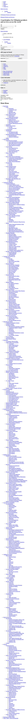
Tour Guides (8, 523)
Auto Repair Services (13, 148)
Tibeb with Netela (12, 597)
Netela (10, 595)
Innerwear (11, 565)
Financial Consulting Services (15, 650)
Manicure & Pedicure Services (15, 313)
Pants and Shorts (12, 556)
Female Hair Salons (13, 316)
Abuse (4, 68)
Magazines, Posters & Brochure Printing (17, 682)
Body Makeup (12, 287)
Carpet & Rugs (12, 217)
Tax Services (11, 651)
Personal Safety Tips (7, 72)
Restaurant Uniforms (13, 611)
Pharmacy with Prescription (12, 471)
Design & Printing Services (14, 683)
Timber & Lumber (13, 247)
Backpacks (11, 605)
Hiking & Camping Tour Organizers (16, 542)
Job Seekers (8, 630)
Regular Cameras (12, 354)
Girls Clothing (12, 575)
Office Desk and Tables (14, 448)
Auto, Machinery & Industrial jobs (16, 627)
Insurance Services (13, 648)
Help (4, 67)
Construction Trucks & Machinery (16, 157)
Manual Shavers (12, 302)
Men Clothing (9, 555)
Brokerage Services (13, 649)
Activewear (11, 584)
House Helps (11, 715)
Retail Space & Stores (13, 117)
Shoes (10, 564)
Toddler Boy (11, 580)
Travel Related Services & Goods (13, 547)
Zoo (9, 702)
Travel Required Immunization (15, 552)
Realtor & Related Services (12, 118)
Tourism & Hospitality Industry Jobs (16, 619)
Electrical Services (13, 213)
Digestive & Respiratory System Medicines (18, 480)
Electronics (5, 340)
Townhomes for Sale (13, 132)
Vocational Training (10, 325)
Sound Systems (12, 350)
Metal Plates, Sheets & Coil (14, 229)
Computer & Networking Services (16, 359)
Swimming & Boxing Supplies (15, 500)
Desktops (11, 361)
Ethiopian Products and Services (7, 17)
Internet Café (11, 657)
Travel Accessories (13, 553)
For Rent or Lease (12, 128)
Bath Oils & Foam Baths (14, 261)
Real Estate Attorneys (13, 122)
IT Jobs (10, 624)
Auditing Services (12, 654)
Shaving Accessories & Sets (15, 308)
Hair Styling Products (13, 267)
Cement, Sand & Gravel (14, 185)
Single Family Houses (10, 125)
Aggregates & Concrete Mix (15, 186)
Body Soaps (11, 298)
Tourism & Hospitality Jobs (14, 632)
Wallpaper (11, 219)
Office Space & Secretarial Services (13, 655)
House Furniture (9, 439)
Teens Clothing (9, 574)
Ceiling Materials (12, 253)
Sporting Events (9, 406)
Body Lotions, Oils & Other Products (17, 290)
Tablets (10, 379)
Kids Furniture (12, 444)
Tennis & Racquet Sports (14, 499)
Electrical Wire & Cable (14, 203)
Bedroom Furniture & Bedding (15, 442)
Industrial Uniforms (13, 614)
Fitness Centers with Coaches (15, 484)
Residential (11, 108)
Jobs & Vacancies (7, 617)
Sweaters (11, 559)
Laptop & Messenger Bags (14, 602)
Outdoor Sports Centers (14, 488)
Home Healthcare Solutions (15, 468)
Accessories (11, 220)
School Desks (12, 425)
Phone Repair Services (13, 377)
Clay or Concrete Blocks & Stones (16, 187)
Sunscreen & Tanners (13, 292)
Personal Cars (9, 162)
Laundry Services (12, 690)
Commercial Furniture (10, 423)
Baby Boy (11, 570)
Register (8, 39)
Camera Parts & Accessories (15, 356)
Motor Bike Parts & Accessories (15, 143)
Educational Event (10, 391)
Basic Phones (11, 374)
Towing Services (12, 149)
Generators (11, 205)
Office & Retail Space (10, 114)
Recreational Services (10, 697)
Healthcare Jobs (12, 629)
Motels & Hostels (12, 506)
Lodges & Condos (13, 510)
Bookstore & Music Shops (9, 717)
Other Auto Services (13, 151)
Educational (11, 330)
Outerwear (11, 561)
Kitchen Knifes (12, 433)
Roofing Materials (12, 252)
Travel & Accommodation (8, 502)
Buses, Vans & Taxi (10, 152)
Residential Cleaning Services (15, 687)
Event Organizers (12, 395)
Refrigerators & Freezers (14, 415)
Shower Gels (11, 262)
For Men (10, 258)
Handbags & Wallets (13, 586)
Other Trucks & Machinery (14, 161)
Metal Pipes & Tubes (13, 228)
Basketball (11, 496)
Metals (7, 223)
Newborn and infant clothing (12, 569)
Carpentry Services (13, 244)
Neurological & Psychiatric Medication (17, 481)
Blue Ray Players (12, 385)
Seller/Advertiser (4, 9)
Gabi (10, 596)
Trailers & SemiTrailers (14, 175)
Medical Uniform (12, 608)
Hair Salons (11, 273)
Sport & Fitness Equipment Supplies (14, 491)
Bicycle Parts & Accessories (15, 144)
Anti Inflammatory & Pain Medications (17, 476)
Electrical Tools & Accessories (15, 212)
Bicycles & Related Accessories (15, 495)
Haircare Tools (12, 272)
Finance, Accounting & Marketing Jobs (17, 623)
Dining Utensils (12, 435)
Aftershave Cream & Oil (14, 305)
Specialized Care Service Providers (16, 462)
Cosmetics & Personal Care (9, 256)
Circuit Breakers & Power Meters (16, 208)
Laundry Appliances (13, 417)
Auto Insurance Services (14, 150)
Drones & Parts (9, 364)
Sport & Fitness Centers (11, 483)
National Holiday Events (11, 404)
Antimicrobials (12, 473)
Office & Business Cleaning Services (17, 686)
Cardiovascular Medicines (14, 474)
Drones (10, 366)
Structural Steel (12, 225)
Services (10, 613)
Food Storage (11, 436)
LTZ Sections (12, 226)
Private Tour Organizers (14, 544)
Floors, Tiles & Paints (10, 214)
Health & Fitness (6, 454)
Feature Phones (12, 375)
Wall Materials (12, 255)
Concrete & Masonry (10, 183)
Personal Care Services (11, 315)
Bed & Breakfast (12, 511)
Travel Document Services (14, 550)
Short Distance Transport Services (16, 529)
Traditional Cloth (9, 593)
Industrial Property (13, 135)
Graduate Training (10, 324)
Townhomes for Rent (13, 133)
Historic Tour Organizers (14, 540)
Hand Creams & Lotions (14, 276)
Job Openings (9, 618)
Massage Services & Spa (14, 665)
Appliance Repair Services (14, 676)
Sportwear (11, 563)
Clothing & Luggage (7, 554)
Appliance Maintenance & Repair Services (18, 412)
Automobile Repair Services (15, 670)
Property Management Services (15, 123)
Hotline (4, 33)
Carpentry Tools (12, 245)
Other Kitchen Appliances (14, 422)
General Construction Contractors (16, 192)
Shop (4, 2)
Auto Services (9, 146)
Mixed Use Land (12, 113)
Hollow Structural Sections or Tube (16, 224)
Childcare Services (13, 710)
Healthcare (11, 329)
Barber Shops (12, 319)
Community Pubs (12, 521)
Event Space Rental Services (12, 393)
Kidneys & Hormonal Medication (16, 479)
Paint (10, 218)
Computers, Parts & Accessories (13, 358)
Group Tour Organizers (14, 545)
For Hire (10, 165)
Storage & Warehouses (13, 136)
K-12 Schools (12, 712)
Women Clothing (9, 581)
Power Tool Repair (13, 673)
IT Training (11, 334)
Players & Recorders (13, 346)
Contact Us (5, 6)
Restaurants (11, 513)
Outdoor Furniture (13, 446)
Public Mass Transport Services (15, 532)
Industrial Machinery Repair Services (17, 669)
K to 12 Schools (9, 336)
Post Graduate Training (11, 338)
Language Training (10, 337)
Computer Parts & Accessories (15, 363)
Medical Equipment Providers (12, 501)
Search (2, 28)
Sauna (10, 666)
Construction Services (10, 191)
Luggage (11, 606)
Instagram (5, 92)
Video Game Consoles (13, 383)
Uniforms (8, 607)
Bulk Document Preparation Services (17, 659)
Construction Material (8, 182)
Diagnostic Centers (13, 458)
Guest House (11, 507)
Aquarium (11, 703)
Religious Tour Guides (13, 526)
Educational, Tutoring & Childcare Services (15, 709)
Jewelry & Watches (13, 589)
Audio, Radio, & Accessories (12, 342)
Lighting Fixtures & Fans (14, 209)
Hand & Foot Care (10, 274)
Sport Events (11, 706)
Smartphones (11, 373)
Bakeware (11, 432)
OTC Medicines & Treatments (15, 469)
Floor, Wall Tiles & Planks (14, 215)
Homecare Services (13, 459)
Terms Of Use (6, 73)
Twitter (4, 91)
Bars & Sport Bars (13, 515)
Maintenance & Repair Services (13, 667)
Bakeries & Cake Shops (14, 517)
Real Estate (5, 106)
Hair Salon (11, 661)
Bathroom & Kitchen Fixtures (15, 236)
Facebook (5, 90)
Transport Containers (13, 176)
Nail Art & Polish (12, 311)
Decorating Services (13, 400)
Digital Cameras (12, 353)
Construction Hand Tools (14, 199)
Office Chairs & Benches (14, 449)
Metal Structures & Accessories (15, 230)
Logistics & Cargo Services (12, 691)
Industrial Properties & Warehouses (13, 134)
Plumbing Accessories (13, 239)
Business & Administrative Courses (16, 332)
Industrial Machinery (13, 160)
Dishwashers (11, 419)
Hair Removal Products (14, 297)
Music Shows (12, 708)
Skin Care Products (10, 289)
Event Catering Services (14, 398)
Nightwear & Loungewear (14, 591)
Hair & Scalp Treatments (14, 265)
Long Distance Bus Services (15, 531)
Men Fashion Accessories (14, 568)
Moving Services (12, 694)
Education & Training (8, 321)
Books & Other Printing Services (16, 680)
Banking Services (12, 646)
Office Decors (12, 452)
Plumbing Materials (10, 233)
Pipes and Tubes (12, 234)
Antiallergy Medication (14, 475)
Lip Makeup (11, 286)
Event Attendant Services (14, 401)
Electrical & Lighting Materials (12, 202)
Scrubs (10, 281)
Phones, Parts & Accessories (12, 372)
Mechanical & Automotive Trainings (16, 326)
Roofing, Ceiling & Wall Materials (13, 251)
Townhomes (8, 130)
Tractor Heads (12, 173)
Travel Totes (11, 601)
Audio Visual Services (13, 345)
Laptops (10, 362)
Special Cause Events (10, 407)
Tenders (7, 643)
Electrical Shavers (12, 303)
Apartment (8, 124)
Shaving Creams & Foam (14, 304)
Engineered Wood (12, 249)
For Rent (11, 155)
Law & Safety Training (14, 335)
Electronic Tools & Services (12, 370)
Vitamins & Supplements (14, 465)
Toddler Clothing (9, 577)
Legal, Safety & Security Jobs (15, 625)
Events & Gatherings (7, 389)
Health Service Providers (11, 455)
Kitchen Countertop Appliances (15, 421)
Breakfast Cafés (12, 522)
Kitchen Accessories (13, 437)
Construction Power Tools (14, 201)
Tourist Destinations (10, 527)
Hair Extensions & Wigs (14, 266)
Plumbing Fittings (12, 235)
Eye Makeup (11, 284)
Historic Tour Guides (13, 524)
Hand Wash (11, 277)
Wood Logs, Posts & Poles (14, 246)
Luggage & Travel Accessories (12, 598)
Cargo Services (12, 696)
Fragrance (8, 257)
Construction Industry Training (15, 327)
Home (4, 1)
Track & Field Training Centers (15, 485)
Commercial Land (12, 109)
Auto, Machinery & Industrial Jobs (16, 639)
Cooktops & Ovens (13, 416)
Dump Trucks (12, 168)
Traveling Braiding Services (15, 320)
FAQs (4, 5)
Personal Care (12, 467)
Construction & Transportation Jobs (16, 633)
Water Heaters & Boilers (14, 237)
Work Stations (12, 453)
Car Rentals (11, 536)
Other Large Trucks (13, 177)
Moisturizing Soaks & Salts (14, 279)
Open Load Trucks (13, 171)
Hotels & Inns (12, 505)
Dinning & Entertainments (11, 512)
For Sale (10, 127)
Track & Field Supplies (14, 497)
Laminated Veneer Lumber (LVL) (16, 250)
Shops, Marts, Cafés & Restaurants (10, 718)
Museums (11, 701)
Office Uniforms (12, 609)
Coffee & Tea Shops (13, 516)
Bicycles (10, 181)
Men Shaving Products (11, 300)
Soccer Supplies (12, 494)
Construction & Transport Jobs (15, 622)
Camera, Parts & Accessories (12, 352)
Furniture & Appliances (8, 409)
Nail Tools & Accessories (14, 310)
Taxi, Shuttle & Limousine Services (16, 534)
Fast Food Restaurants (13, 520)
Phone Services (12, 378)
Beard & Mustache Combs (14, 306)
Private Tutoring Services (14, 713)
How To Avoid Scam (7, 71)
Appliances (8, 414)
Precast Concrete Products (14, 188)
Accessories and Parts (13, 369)
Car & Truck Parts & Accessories (16, 141)
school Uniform (12, 616)
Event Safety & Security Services (16, 396)
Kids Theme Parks (13, 699)
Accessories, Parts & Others (12, 341)
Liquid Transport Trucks (14, 172)
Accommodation (9, 504)
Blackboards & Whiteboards (15, 427)
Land (7, 107)
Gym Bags (11, 600)
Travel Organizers (10, 539)
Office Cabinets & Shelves (14, 451)
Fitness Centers (12, 490)
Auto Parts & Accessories (11, 140)
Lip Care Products (13, 295)
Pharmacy (8, 464)
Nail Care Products (10, 309)
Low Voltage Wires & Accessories (16, 210)
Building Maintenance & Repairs (16, 677)
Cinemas (10, 707)
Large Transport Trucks (11, 166)
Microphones (11, 347)
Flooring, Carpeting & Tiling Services (17, 221)
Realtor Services (12, 119)
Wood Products (12, 242)
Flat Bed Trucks (12, 167)
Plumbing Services (13, 240)
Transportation (9, 528)
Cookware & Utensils (10, 430)
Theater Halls (11, 704)
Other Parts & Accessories (14, 145)
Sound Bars (11, 348)
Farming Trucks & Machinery (15, 159)
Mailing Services (12, 692)
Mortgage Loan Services (14, 120)
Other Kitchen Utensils (14, 438)
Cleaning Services (10, 685)
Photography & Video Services (15, 357)
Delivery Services (12, 693)
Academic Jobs (12, 628)
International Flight (13, 537)
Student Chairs (12, 426)
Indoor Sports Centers (13, 489)
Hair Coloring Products (14, 268)
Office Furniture (9, 447)
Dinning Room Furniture (14, 443)
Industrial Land (12, 112)
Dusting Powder (12, 299)
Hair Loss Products (13, 269)
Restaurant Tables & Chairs (14, 428)
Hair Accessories (12, 271)
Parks (10, 698)
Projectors (11, 367)
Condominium (9, 129)
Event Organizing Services (11, 394)
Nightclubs (11, 518)
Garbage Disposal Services (14, 688)
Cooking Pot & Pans (13, 431)
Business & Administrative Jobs (15, 621)
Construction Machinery (14, 198)
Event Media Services (13, 399)
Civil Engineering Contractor (15, 193)
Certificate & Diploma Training (12, 322)
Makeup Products (10, 282)
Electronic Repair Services (14, 675)
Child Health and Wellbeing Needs (16, 470)
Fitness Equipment (13, 492)
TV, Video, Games (10, 380)
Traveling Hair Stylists (13, 318)
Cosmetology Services (13, 288)
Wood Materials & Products (12, 241)
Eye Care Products (13, 294)
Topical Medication (13, 478)
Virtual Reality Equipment (14, 368)
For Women (11, 260)
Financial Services (10, 645)
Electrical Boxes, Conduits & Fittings (17, 204)
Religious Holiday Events (11, 403)
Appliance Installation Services (15, 411)
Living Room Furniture (14, 441)
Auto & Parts (6, 139)
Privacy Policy (6, 74)
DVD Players (12, 387)
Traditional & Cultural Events (12, 405)
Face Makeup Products (14, 283)
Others (7, 138)
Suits (10, 560)
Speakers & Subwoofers (14, 351)
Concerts (8, 390)
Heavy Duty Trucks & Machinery (13, 156)
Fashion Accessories (13, 590)
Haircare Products (10, 263)
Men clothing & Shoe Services (15, 566)
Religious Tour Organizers (14, 543)
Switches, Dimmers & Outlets (15, 207)
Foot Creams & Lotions (14, 278)
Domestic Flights (12, 533)
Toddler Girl (11, 579)
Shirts (10, 558)
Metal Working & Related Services (16, 231)
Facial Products (12, 293)
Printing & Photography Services (13, 678)
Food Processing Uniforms (14, 612)
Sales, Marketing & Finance (15, 635)
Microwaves (11, 420)
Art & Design (12, 331)
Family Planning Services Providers (16, 463)
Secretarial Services (13, 656)
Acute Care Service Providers (15, 457)
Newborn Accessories (13, 571)
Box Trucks (11, 170)
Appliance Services (10, 410)
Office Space (11, 116)
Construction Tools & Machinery (13, 197)
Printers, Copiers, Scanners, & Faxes (14, 388)
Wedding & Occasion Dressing (15, 585)
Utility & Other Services (11, 714)
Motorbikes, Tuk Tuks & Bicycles (13, 178)
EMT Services (12, 460)
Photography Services (13, 681)
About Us (5, 4)
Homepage (17, 56)
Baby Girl (11, 572)
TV (9, 382)
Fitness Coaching (12, 486)
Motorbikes (11, 180)
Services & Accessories (14, 189)
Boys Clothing (12, 576)
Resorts (10, 508)
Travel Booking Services (11, 538)
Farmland (11, 111)
